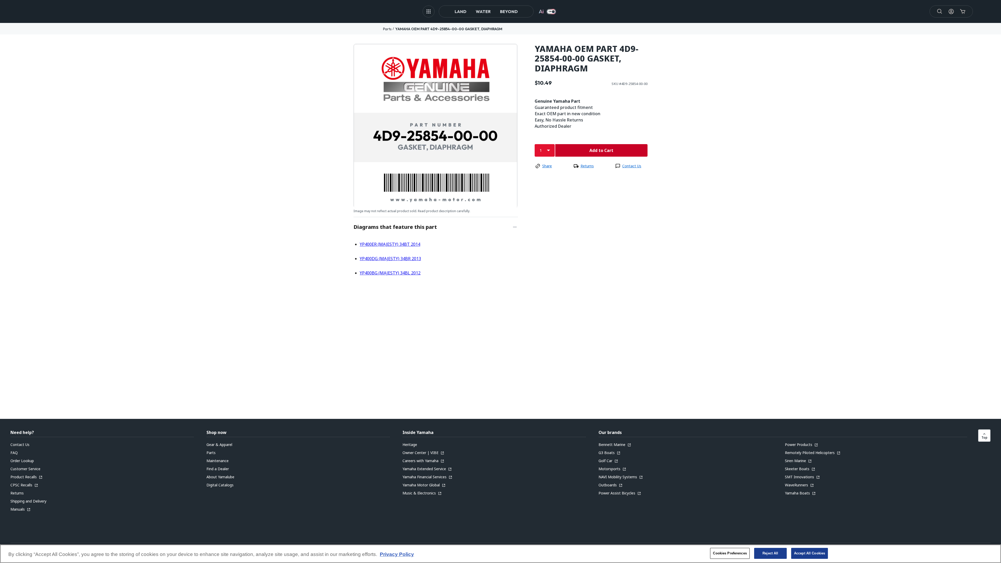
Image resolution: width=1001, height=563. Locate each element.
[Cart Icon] (962, 11)
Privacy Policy (397, 554)
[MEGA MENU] (429, 11)
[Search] (939, 11)
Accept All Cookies (809, 553)
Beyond (509, 11)
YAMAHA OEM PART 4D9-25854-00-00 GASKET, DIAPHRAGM (448, 29)
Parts (387, 29)
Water (483, 11)
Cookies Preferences (730, 553)
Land (460, 11)
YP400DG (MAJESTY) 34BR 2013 (390, 258)
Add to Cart (601, 150)
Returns (587, 165)
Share (547, 165)
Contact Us (631, 165)
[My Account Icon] (951, 11)
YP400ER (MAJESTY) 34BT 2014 (390, 244)
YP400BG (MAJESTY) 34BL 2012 (390, 273)
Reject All (770, 553)
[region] (500, 553)
